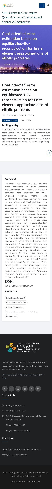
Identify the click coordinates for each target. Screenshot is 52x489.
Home (7, 64)
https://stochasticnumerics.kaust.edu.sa (21, 449)
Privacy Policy (18, 481)
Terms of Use (34, 481)
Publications (18, 64)
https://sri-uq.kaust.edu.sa (14, 455)
